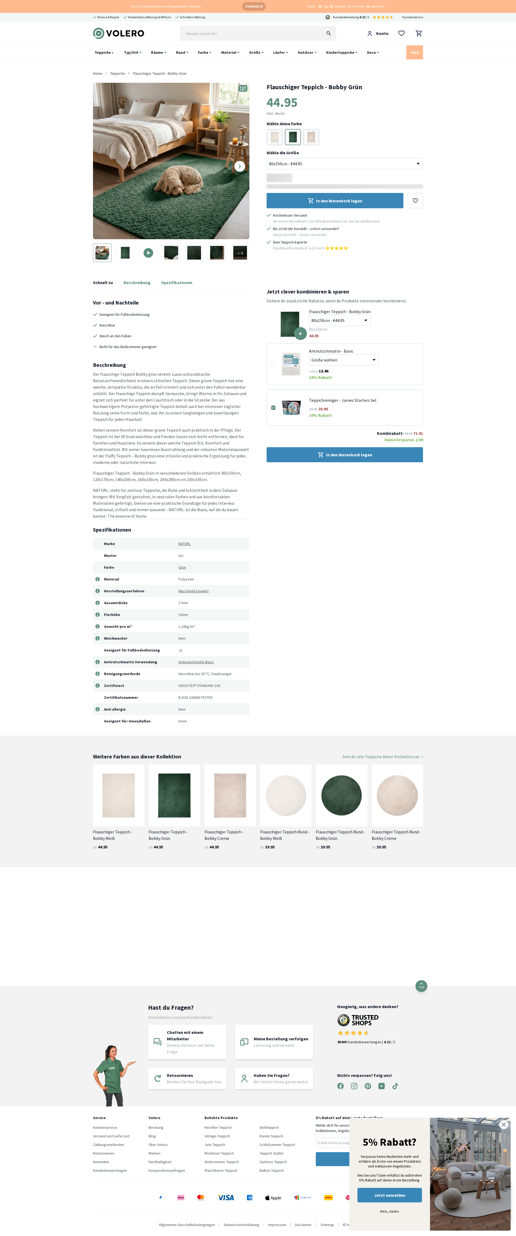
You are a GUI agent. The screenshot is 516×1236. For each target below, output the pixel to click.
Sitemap (327, 1224)
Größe (254, 52)
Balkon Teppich (272, 1170)
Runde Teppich (271, 1136)
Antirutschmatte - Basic (331, 351)
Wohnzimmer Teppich (222, 1161)
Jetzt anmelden (389, 1195)
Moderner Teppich (219, 1153)
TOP (421, 987)
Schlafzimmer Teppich (277, 1144)
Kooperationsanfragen (167, 1170)
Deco (371, 52)
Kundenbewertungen (110, 1170)
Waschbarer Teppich (221, 1170)
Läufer (279, 52)
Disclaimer (303, 1224)
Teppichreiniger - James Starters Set (343, 400)
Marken (154, 1153)
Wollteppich (269, 1127)
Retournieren (103, 1153)
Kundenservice (412, 17)
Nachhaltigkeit (160, 1161)
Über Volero (158, 1144)
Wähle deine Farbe (284, 123)
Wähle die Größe (283, 152)
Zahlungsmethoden (108, 1144)
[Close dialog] (503, 1124)
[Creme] (311, 137)
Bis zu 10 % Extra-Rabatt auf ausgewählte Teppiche (166, 6)
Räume (157, 52)
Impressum (277, 1224)
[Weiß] (274, 137)
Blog (152, 1136)
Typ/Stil (131, 52)
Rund (180, 52)
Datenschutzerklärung (241, 1224)
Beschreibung (137, 282)
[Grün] (292, 137)
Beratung (156, 1127)
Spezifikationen (176, 282)
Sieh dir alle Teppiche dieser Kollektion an (381, 756)
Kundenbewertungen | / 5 (366, 1042)
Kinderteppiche (340, 52)
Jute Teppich (215, 1144)
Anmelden (101, 1161)
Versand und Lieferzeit (111, 1136)
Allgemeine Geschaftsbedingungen (187, 1224)
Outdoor (305, 52)
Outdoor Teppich (273, 1161)
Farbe (203, 52)
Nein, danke (389, 1211)
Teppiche (103, 52)
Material (228, 52)
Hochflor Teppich (218, 1127)
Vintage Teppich (217, 1136)
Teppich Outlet (271, 1153)
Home (97, 73)
